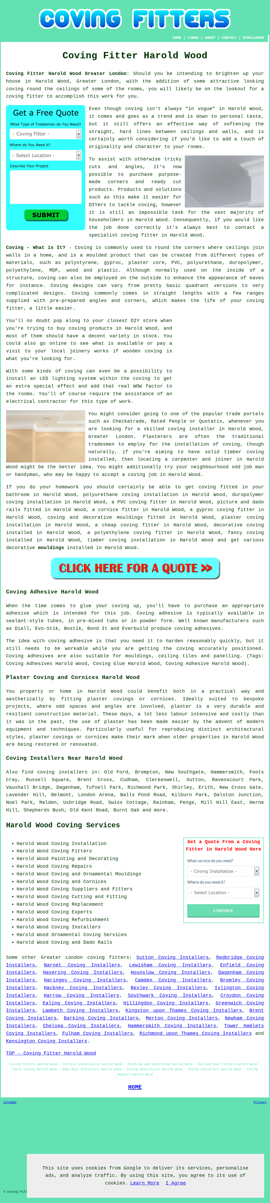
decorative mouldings (113, 517)
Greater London (62, 957)
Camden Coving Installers (173, 980)
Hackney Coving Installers (83, 987)
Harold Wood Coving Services (63, 825)
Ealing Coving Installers (79, 1003)
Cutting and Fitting (99, 896)
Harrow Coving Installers (81, 995)
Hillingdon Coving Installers (165, 1003)
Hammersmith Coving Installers (172, 1026)
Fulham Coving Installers (97, 1033)
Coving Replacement (77, 904)
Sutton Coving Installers (172, 957)
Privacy (260, 1102)
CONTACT (229, 38)
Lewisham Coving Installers (170, 965)
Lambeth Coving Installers (80, 1010)
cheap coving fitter (131, 525)
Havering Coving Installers (83, 972)
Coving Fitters (71, 851)
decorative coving (239, 525)
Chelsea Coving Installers (81, 1026)
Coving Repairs (71, 866)
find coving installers (55, 772)
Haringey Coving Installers (85, 980)
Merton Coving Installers (182, 1018)
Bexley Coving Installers (168, 987)
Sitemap (9, 1102)
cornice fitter (118, 509)
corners (195, 247)
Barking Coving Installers (101, 1018)
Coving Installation (79, 843)
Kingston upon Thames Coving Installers (184, 1010)
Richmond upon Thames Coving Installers (195, 1033)
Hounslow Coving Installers (170, 972)
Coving (83, 247)
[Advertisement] (219, 354)
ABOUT (210, 38)
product (120, 255)
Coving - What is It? (35, 247)
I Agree (176, 1183)
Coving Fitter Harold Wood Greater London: (67, 73)
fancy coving (246, 532)
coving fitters (108, 957)
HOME (177, 38)
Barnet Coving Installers (82, 965)
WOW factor (148, 386)
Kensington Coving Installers (46, 1041)
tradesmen (101, 444)
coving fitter (25, 96)
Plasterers (157, 436)
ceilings (68, 89)
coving (14, 89)
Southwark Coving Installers (170, 995)
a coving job (139, 474)
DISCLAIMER (253, 38)
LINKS (193, 38)
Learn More (144, 1183)
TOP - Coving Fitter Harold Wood (51, 1053)
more (160, 810)
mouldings (51, 547)
